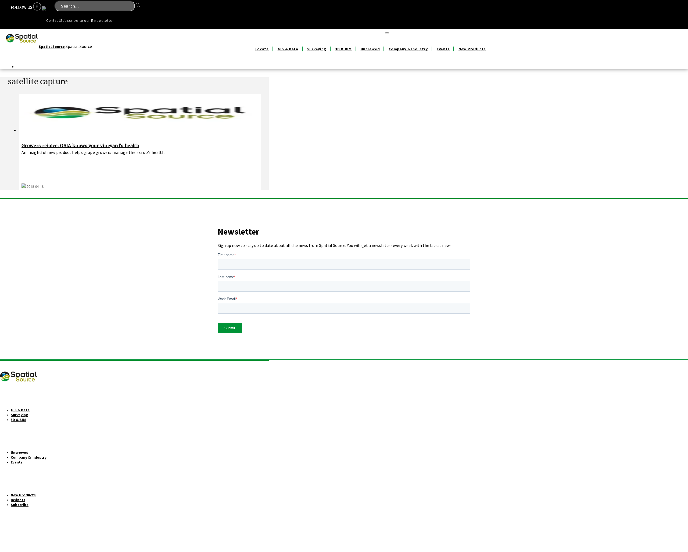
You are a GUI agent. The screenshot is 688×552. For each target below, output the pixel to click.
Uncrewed (370, 49)
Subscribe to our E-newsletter (87, 20)
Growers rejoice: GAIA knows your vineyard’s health (80, 145)
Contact (53, 20)
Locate (262, 49)
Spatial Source (52, 46)
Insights (18, 499)
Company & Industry (408, 49)
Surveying (316, 49)
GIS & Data (288, 49)
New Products (472, 49)
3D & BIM (343, 49)
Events (443, 49)
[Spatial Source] (22, 46)
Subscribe (19, 504)
